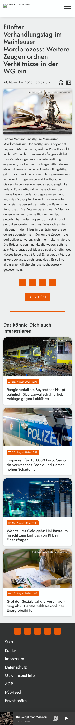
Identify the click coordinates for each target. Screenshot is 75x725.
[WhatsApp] (17, 631)
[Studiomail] (47, 631)
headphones (61, 82)
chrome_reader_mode (68, 82)
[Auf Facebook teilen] (22, 282)
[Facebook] (27, 631)
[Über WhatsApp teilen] (42, 282)
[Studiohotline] (57, 631)
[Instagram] (37, 631)
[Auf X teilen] (32, 282)
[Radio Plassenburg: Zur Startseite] (32, 8)
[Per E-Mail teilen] (52, 282)
